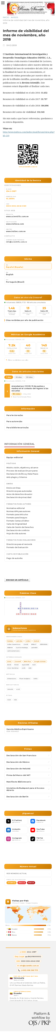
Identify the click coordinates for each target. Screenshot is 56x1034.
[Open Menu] (3, 3)
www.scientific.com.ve (28, 167)
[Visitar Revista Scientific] (28, 154)
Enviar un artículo (17, 580)
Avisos (14, 17)
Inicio (6, 17)
